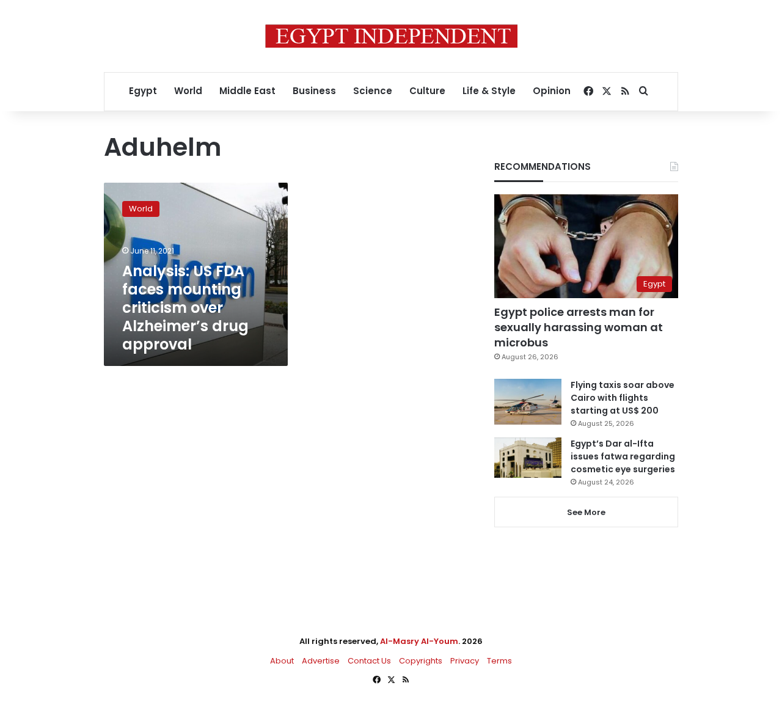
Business (314, 90)
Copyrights (420, 661)
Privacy (464, 661)
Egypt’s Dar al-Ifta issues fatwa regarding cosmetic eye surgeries (623, 456)
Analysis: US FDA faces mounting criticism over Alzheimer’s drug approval (185, 307)
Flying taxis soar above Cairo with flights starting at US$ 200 (622, 398)
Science (372, 90)
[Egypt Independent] (391, 36)
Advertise (321, 661)
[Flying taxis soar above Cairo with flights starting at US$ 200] (527, 402)
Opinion (552, 90)
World (188, 90)
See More (586, 512)
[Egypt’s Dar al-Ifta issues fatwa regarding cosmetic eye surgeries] (527, 457)
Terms (499, 661)
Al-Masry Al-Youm (419, 641)
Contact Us (369, 661)
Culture (427, 90)
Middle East (247, 90)
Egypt (143, 90)
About (282, 661)
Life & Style (489, 90)
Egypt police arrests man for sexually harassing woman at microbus (578, 327)
